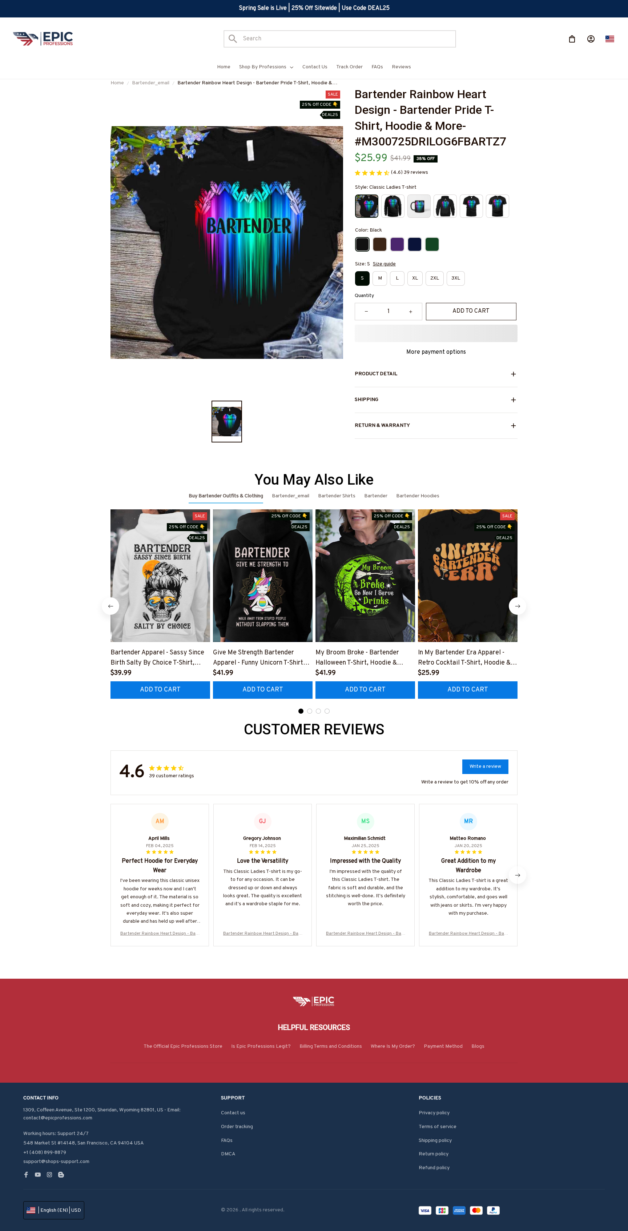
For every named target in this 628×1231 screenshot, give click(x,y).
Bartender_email (150, 83)
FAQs (227, 1141)
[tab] (301, 711)
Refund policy (434, 1168)
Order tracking (237, 1127)
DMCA (228, 1154)
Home (117, 83)
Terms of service (437, 1127)
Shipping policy (435, 1141)
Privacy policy (434, 1113)
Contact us (233, 1113)
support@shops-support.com (56, 1162)
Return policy (433, 1154)
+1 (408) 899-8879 (44, 1153)
